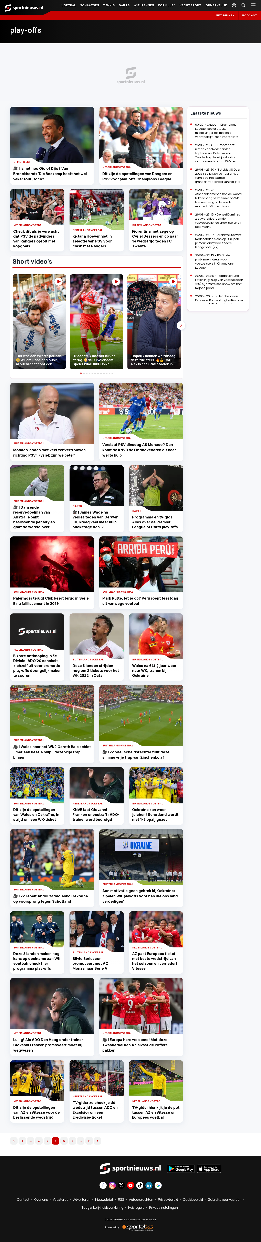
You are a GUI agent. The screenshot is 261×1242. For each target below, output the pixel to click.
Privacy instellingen (163, 1207)
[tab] (81, 373)
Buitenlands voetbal (147, 225)
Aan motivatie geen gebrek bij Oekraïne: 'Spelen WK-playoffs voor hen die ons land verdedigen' (140, 896)
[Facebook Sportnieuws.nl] (103, 1186)
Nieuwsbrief (104, 1199)
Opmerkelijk (216, 5)
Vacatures (60, 1199)
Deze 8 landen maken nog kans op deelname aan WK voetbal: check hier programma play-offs (37, 961)
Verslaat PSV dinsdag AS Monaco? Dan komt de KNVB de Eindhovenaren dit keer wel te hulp (139, 450)
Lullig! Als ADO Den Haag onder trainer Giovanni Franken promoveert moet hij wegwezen (48, 1045)
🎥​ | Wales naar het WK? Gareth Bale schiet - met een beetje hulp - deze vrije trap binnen (52, 752)
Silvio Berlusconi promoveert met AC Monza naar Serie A (90, 963)
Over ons (41, 1199)
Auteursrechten (141, 1199)
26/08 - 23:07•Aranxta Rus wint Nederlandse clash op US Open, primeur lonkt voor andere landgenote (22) (218, 241)
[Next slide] (181, 325)
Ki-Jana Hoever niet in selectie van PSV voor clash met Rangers (92, 241)
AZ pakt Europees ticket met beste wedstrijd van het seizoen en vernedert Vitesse (154, 961)
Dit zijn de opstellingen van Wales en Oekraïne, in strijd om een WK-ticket (36, 814)
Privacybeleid (168, 1199)
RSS (121, 1199)
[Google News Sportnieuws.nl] (158, 1186)
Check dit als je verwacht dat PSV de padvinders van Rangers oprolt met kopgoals (36, 238)
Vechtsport (190, 5)
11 (89, 1141)
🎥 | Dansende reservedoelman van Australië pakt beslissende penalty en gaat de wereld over (34, 517)
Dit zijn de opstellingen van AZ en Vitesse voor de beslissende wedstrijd (36, 1112)
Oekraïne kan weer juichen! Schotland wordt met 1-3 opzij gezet (155, 814)
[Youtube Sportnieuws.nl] (130, 1186)
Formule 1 (167, 5)
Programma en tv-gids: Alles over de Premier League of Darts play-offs (155, 522)
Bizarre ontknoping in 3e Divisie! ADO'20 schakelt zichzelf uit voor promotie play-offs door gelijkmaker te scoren (37, 665)
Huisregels (136, 1207)
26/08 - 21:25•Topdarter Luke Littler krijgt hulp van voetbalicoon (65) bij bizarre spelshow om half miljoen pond (219, 282)
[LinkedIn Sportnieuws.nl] (149, 1186)
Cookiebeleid (193, 1199)
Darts (124, 5)
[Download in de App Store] (209, 1169)
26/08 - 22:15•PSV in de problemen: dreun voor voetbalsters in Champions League (214, 261)
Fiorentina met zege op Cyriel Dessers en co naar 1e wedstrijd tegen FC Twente (155, 238)
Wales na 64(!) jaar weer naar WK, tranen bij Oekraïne (154, 670)
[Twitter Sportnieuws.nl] (121, 1186)
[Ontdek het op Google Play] (181, 1169)
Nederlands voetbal (117, 167)
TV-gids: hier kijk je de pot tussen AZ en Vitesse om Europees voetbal (156, 1112)
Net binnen (225, 15)
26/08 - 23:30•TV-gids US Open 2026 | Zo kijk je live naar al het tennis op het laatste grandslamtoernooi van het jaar (218, 175)
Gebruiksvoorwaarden (224, 1199)
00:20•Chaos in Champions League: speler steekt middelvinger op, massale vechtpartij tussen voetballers (216, 130)
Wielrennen (144, 5)
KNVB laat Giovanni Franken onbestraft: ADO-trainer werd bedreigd (96, 814)
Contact (23, 1199)
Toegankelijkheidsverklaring (102, 1207)
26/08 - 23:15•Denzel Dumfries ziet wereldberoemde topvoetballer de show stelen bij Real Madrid (218, 220)
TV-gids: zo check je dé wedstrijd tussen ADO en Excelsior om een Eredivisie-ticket (95, 1110)
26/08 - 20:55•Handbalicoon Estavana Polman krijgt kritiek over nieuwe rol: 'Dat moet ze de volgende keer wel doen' (219, 302)
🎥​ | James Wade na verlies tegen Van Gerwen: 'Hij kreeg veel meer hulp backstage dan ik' (96, 519)
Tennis (109, 5)
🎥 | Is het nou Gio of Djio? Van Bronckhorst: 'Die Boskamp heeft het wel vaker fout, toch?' (50, 173)
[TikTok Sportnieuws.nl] (139, 1186)
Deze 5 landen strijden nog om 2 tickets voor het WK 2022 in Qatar (96, 670)
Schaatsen (89, 5)
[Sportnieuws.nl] (24, 7)
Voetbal (69, 5)
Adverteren (81, 1199)
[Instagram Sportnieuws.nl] (112, 1186)
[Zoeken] (243, 5)
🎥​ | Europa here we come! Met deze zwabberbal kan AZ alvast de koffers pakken (135, 1045)
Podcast (249, 15)
